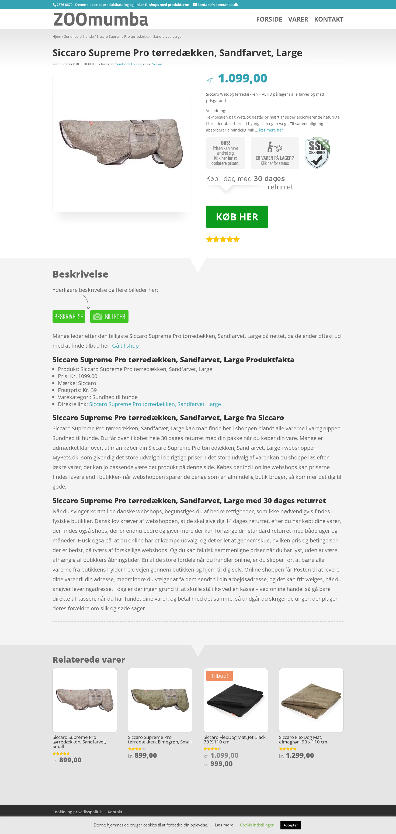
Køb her (237, 216)
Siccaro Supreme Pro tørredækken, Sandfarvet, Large (155, 404)
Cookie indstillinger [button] (257, 825)
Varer (298, 20)
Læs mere (224, 825)
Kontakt (328, 20)
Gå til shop (125, 345)
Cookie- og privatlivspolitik (77, 811)
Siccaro (157, 64)
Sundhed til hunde (79, 36)
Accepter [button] (291, 825)
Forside (269, 20)
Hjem (57, 36)
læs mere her (271, 130)
